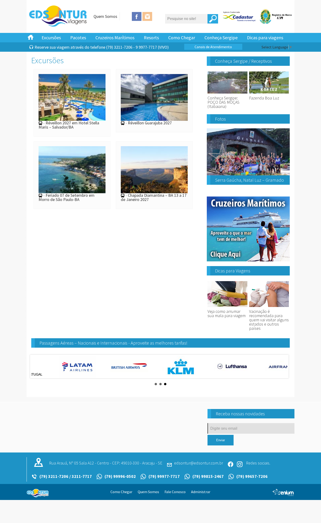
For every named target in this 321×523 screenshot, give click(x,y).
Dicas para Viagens (232, 271)
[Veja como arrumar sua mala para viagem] (227, 307)
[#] (31, 37)
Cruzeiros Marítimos (114, 37)
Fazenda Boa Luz (264, 98)
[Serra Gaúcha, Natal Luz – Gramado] (248, 173)
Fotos (220, 119)
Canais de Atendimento (213, 46)
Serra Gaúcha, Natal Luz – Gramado (249, 180)
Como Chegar (181, 37)
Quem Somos (105, 16)
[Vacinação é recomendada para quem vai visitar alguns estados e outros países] (269, 307)
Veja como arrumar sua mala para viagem (226, 313)
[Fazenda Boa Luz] (269, 93)
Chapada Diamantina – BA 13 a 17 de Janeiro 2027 (154, 197)
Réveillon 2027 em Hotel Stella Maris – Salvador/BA (69, 125)
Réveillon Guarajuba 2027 (150, 123)
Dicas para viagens (265, 37)
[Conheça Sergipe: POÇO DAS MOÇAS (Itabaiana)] (227, 93)
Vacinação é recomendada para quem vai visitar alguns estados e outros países (269, 320)
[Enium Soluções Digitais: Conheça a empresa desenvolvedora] (283, 494)
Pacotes (78, 37)
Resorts (151, 37)
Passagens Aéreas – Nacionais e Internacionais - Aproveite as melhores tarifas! (113, 343)
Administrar (200, 491)
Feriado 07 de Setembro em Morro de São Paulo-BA (66, 197)
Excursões (51, 37)
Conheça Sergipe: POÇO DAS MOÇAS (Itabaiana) (223, 102)
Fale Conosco (175, 491)
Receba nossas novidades (240, 414)
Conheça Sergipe (221, 37)
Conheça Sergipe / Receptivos (243, 61)
